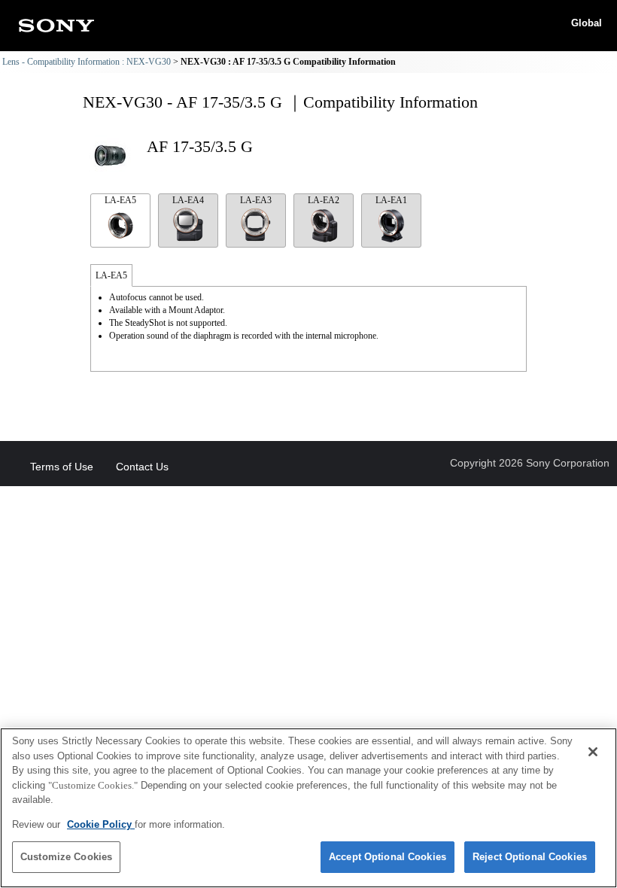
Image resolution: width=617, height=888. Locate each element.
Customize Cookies (66, 856)
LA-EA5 (120, 200)
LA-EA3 (256, 200)
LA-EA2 (323, 200)
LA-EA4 (188, 200)
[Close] (592, 751)
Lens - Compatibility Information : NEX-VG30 (86, 61)
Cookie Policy (101, 824)
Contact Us (142, 466)
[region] (308, 808)
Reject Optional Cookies (530, 856)
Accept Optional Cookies (387, 856)
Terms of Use (61, 466)
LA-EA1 (391, 200)
